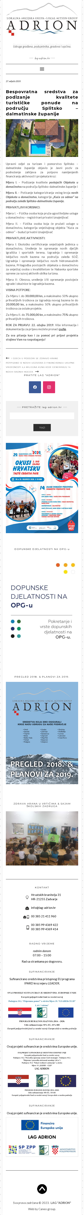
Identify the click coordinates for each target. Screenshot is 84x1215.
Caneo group (46, 1209)
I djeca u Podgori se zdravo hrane (35, 358)
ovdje (62, 329)
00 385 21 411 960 (43, 916)
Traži (42, 427)
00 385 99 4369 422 (44, 925)
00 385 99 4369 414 (44, 929)
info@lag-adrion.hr (43, 907)
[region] (42, 838)
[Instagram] (49, 387)
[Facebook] (35, 387)
